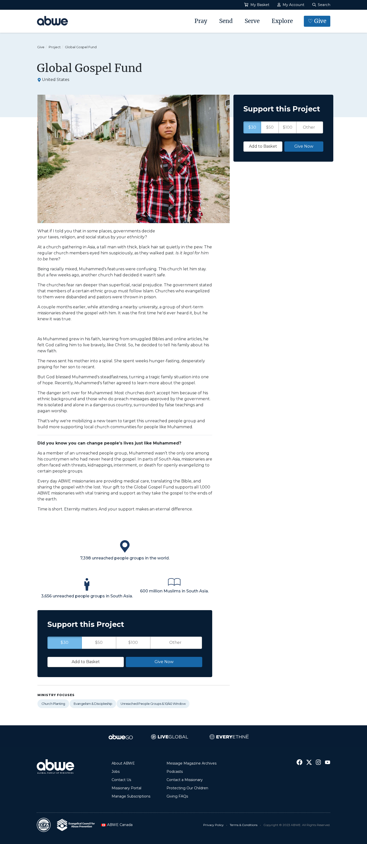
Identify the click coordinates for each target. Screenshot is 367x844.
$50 (99, 642)
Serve (252, 20)
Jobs (116, 771)
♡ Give (317, 20)
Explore (282, 20)
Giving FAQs (177, 796)
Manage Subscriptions (131, 796)
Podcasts (175, 771)
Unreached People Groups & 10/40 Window (153, 704)
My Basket (259, 4)
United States (55, 79)
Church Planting (53, 704)
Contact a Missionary (185, 780)
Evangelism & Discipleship (93, 704)
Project (55, 47)
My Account (293, 4)
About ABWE (123, 763)
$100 (133, 642)
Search (323, 4)
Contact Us (121, 780)
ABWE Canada (118, 825)
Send (226, 20)
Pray (200, 20)
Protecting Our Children (187, 788)
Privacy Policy (213, 825)
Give (40, 47)
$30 (64, 642)
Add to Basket (86, 661)
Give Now (164, 661)
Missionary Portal (126, 788)
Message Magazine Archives (191, 763)
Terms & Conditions (243, 825)
